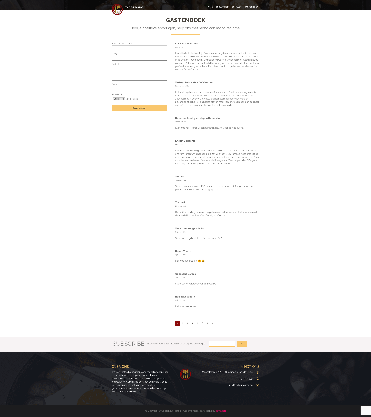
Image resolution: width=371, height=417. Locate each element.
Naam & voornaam (122, 43)
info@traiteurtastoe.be (241, 385)
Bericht (115, 64)
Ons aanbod (222, 7)
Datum (115, 84)
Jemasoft (221, 410)
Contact (237, 7)
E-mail (115, 54)
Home (210, 7)
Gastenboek (251, 7)
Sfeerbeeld (117, 94)
